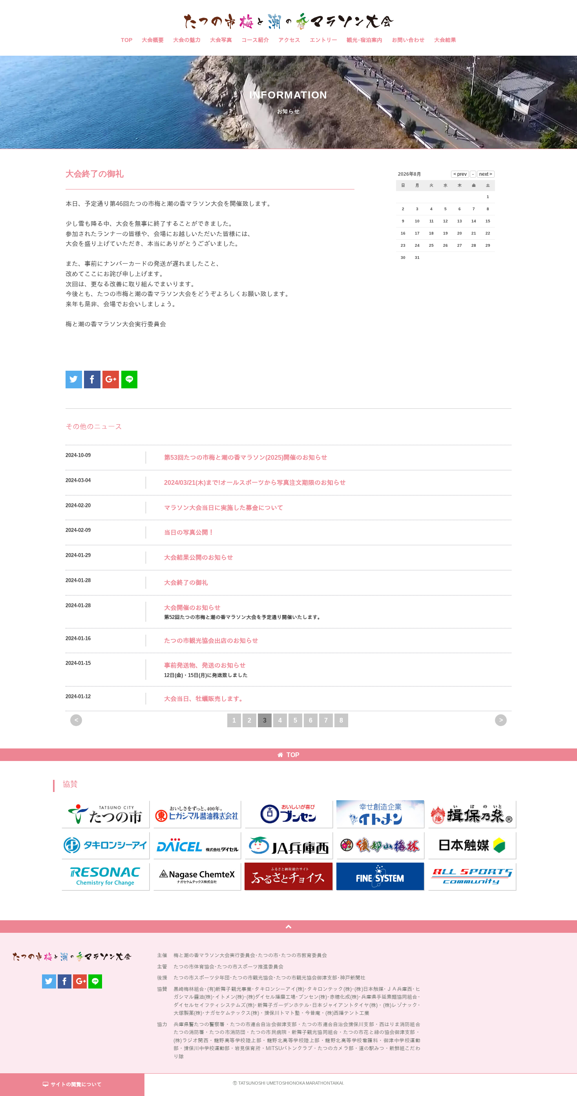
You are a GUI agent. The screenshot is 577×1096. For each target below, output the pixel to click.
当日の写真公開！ (189, 532)
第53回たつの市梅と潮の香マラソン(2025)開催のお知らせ (245, 457)
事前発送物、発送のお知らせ (205, 665)
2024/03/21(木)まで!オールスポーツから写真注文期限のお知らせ (255, 482)
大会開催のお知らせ (192, 607)
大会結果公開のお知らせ (198, 557)
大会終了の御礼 (186, 582)
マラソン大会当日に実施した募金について (223, 507)
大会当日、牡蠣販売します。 (205, 698)
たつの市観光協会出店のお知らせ (211, 640)
